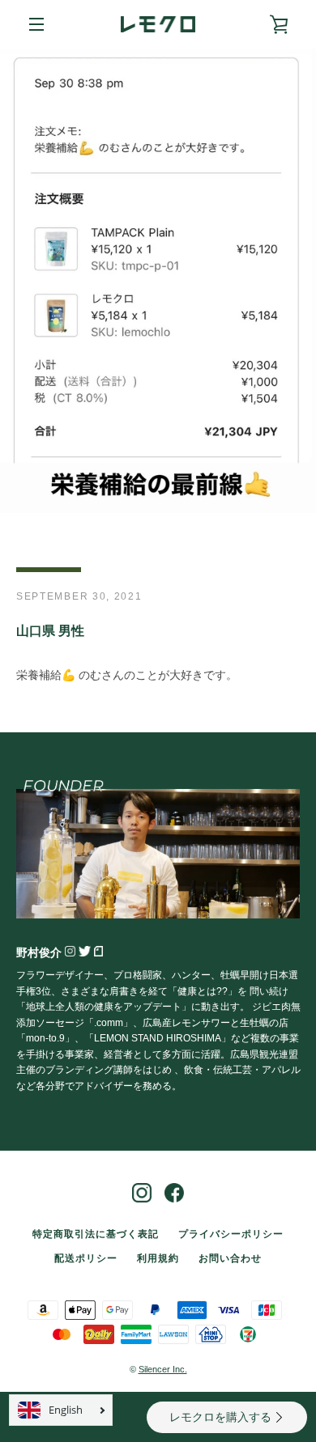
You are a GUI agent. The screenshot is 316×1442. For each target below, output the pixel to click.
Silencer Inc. (163, 1369)
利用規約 (158, 1258)
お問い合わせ (230, 1258)
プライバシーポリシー (231, 1234)
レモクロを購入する (220, 1416)
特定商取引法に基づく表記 (95, 1234)
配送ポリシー (85, 1258)
